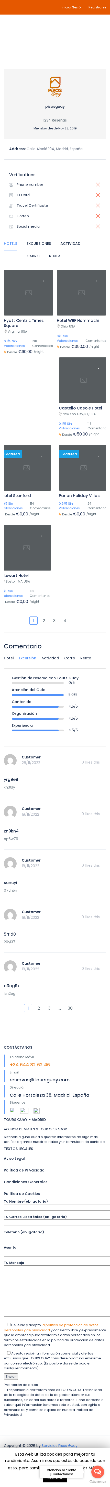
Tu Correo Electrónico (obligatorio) (35, 1216)
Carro (33, 256)
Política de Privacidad (24, 1170)
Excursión (27, 658)
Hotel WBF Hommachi (78, 320)
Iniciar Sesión (72, 7)
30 (70, 1008)
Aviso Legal (14, 1158)
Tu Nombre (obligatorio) (26, 1201)
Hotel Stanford (16, 495)
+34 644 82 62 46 (30, 1064)
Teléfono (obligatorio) (24, 1232)
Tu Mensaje (14, 1262)
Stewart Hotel (15, 575)
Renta (55, 256)
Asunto (10, 1247)
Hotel (9, 658)
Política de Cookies (22, 1193)
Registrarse (97, 7)
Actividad (70, 243)
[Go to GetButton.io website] (98, 1481)
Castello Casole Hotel (80, 408)
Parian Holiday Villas (79, 495)
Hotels (10, 243)
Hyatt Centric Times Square (24, 323)
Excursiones (39, 243)
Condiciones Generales (26, 1181)
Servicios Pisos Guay (60, 1445)
